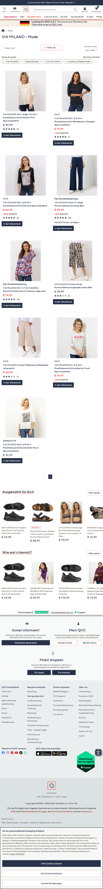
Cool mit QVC (51, 16)
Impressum (86, 811)
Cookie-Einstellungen (51, 883)
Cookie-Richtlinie (16, 854)
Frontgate (24, 823)
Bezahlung (31, 713)
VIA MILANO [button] (12, 61)
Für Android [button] (64, 672)
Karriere (82, 717)
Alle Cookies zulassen (51, 863)
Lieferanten (7, 717)
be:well (64, 16)
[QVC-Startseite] (3, 30)
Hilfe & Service (33, 734)
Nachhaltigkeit (85, 700)
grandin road (44, 823)
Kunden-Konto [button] (65, 642)
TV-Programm (59, 696)
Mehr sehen (94, 492)
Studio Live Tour (86, 731)
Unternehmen (85, 691)
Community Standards (62, 811)
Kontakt (5, 696)
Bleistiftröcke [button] (32, 61)
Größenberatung (34, 700)
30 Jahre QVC (34, 16)
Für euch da (58, 714)
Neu (22, 16)
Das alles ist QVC (86, 696)
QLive (4, 708)
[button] (4, 10)
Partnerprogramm (60, 710)
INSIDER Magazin (60, 691)
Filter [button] (51, 47)
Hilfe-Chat (6, 691)
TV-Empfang (84, 727)
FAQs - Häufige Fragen (37, 730)
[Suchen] (75, 9)
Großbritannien (47, 797)
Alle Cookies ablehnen (51, 873)
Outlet (81, 736)
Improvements (56, 823)
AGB (13, 811)
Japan (64, 797)
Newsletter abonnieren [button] (26, 642)
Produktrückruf (8, 722)
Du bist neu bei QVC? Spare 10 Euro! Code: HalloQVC (51, 2)
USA (38, 797)
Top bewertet (77, 16)
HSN (3, 823)
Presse (4, 713)
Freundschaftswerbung (63, 705)
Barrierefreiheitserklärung (90, 705)
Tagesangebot (10, 16)
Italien (58, 797)
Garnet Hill (34, 823)
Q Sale (90, 16)
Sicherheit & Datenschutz (38, 725)
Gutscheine (58, 700)
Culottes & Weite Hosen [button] (79, 61)
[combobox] (52, 9)
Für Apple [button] (39, 672)
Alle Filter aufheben (91, 57)
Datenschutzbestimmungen (33, 811)
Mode (99, 16)
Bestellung (32, 691)
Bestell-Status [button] (90, 642)
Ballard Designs (12, 823)
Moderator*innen (86, 722)
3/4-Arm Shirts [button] (53, 61)
